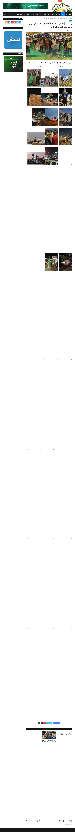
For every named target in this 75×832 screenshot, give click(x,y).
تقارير (33, 14)
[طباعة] (39, 723)
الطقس (45, 14)
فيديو (24, 14)
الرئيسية (69, 18)
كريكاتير (41, 14)
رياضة (49, 14)
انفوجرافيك (29, 14)
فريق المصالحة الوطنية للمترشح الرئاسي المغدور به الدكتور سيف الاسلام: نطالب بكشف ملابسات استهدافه (65, 821)
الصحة (53, 14)
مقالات (37, 14)
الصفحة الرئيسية (68, 14)
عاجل (60, 14)
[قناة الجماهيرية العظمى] (61, 7)
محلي (63, 14)
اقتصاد (56, 14)
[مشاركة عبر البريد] (42, 723)
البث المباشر (19, 14)
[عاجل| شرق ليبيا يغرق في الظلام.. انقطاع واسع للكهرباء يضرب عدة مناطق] (33, 775)
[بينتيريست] (44, 723)
